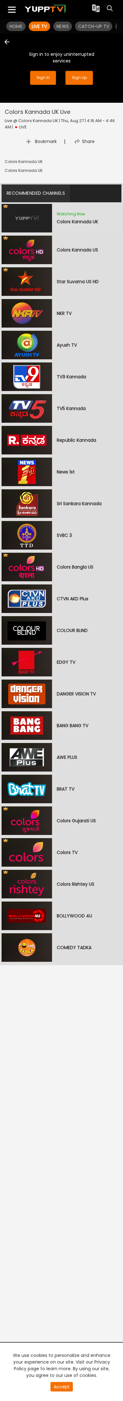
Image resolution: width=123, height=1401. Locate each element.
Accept (62, 1387)
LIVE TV (39, 26)
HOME (15, 26)
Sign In (43, 78)
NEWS (62, 26)
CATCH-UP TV (93, 26)
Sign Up (79, 78)
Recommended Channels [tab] (36, 193)
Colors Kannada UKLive (37, 112)
